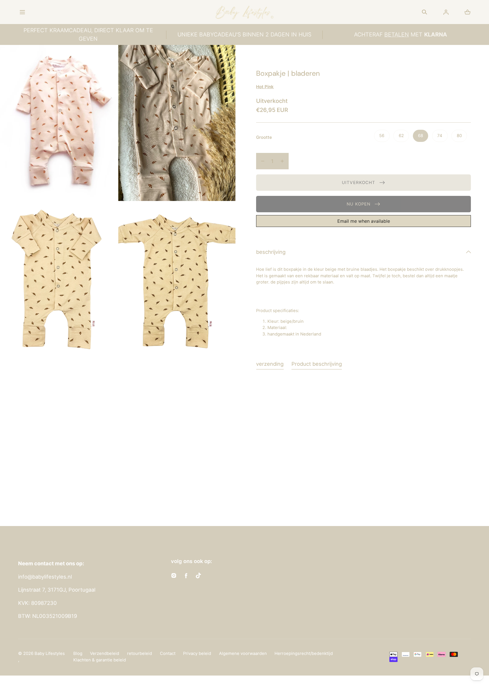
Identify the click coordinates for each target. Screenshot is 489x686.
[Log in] (446, 12)
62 (401, 135)
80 (459, 135)
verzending (270, 364)
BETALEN (396, 34)
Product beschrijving (316, 364)
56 (381, 135)
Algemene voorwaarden (243, 653)
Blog (77, 653)
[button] (22, 12)
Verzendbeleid (104, 653)
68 (420, 135)
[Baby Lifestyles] (244, 12)
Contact (167, 653)
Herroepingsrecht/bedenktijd (303, 653)
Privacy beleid (197, 653)
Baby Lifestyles (50, 653)
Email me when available (363, 221)
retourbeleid (139, 653)
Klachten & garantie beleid (99, 660)
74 (439, 135)
